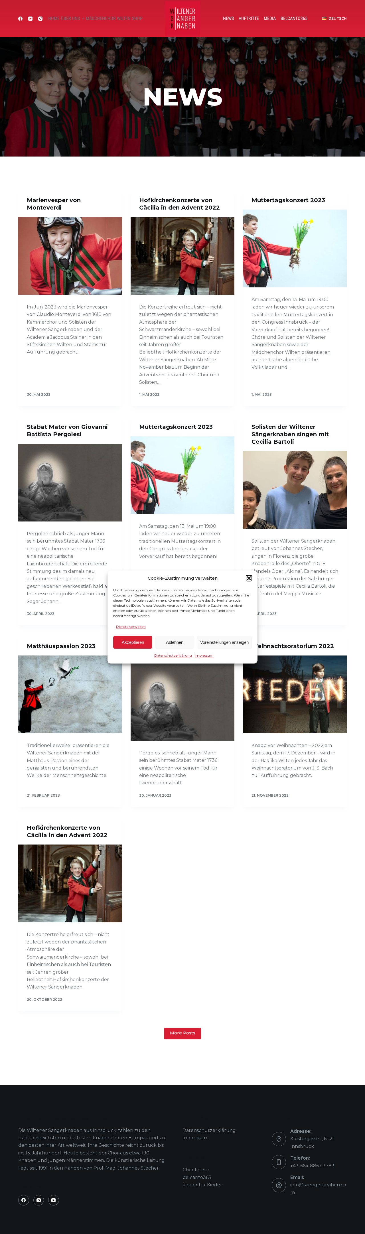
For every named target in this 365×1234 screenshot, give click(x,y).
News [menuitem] (228, 18)
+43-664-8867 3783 (312, 1165)
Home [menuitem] (54, 18)
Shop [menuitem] (137, 18)
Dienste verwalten (131, 626)
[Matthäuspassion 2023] (70, 694)
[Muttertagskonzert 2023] (295, 248)
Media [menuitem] (270, 18)
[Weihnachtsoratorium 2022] (295, 694)
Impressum (204, 655)
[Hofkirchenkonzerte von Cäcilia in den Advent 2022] (182, 256)
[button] (249, 578)
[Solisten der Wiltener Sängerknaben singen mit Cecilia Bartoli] (295, 490)
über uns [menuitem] (70, 18)
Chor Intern (195, 1169)
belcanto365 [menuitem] (294, 18)
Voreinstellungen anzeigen (224, 642)
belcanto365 (196, 1177)
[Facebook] (20, 19)
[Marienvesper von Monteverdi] (70, 256)
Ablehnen (174, 642)
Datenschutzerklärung (173, 655)
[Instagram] (40, 19)
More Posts (182, 1033)
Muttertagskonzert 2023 (288, 200)
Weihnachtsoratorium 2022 (293, 646)
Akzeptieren (133, 642)
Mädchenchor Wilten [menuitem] (108, 18)
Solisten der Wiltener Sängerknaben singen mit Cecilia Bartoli (290, 434)
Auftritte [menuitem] (249, 18)
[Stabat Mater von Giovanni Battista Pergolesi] (70, 482)
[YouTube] (30, 19)
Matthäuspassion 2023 (61, 646)
